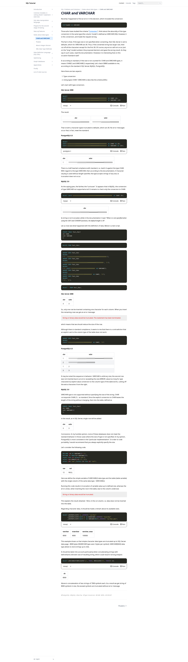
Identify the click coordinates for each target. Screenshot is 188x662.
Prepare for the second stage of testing (41, 27)
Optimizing (37, 58)
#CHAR (98, 595)
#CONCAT (108, 595)
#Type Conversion (89, 595)
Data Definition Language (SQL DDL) (42, 53)
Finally (36, 68)
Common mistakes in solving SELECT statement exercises (42, 15)
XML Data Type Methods (44, 49)
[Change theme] (53, 659)
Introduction (38, 9)
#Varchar (79, 595)
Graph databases (39, 61)
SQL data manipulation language (41, 21)
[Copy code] (124, 25)
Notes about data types (41, 35)
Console (115, 106)
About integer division (43, 45)
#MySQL (73, 595)
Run (123, 106)
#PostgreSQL (65, 595)
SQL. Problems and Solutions (70, 9)
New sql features (39, 31)
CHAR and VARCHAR (43, 38)
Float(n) (38, 42)
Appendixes (37, 65)
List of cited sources (40, 72)
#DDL (103, 595)
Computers (93, 31)
